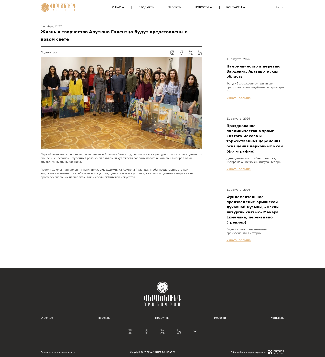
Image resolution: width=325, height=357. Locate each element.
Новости (202, 7)
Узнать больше (238, 98)
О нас (116, 7)
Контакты (234, 7)
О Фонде (47, 317)
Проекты (174, 7)
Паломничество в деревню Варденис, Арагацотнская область (253, 71)
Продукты (146, 7)
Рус (278, 7)
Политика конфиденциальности (58, 352)
